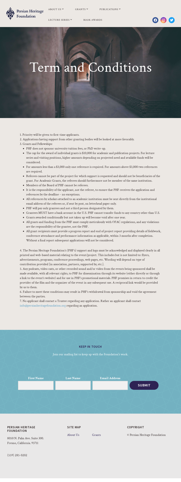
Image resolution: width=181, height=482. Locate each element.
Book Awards (92, 20)
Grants (80, 9)
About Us (54, 9)
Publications (109, 9)
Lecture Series (59, 20)
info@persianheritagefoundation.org (43, 306)
